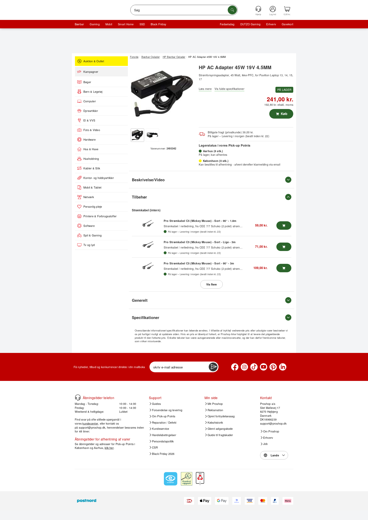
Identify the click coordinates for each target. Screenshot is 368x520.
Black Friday (158, 24)
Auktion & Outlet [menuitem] (93, 61)
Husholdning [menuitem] (91, 159)
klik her (109, 448)
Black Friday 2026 (163, 454)
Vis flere (211, 284)
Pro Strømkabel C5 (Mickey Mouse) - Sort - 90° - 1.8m (200, 221)
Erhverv (271, 24)
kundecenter (90, 423)
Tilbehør (139, 197)
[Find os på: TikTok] (254, 367)
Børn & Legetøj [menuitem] (92, 92)
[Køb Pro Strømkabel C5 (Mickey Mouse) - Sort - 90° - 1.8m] (283, 225)
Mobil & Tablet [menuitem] (92, 187)
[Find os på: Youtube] (263, 367)
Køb (283, 113)
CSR (155, 447)
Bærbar (79, 24)
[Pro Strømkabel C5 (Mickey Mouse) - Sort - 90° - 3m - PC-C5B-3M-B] (147, 266)
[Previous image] (136, 94)
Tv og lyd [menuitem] (89, 245)
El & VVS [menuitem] (89, 120)
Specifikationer (145, 317)
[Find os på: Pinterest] (273, 367)
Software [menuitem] (89, 226)
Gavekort (287, 24)
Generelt (140, 300)
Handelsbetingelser (164, 435)
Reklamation (215, 410)
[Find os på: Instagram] (244, 367)
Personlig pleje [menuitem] (92, 206)
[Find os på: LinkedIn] (283, 367)
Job (265, 444)
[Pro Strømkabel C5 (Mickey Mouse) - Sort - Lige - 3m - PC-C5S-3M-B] (147, 245)
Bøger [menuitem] (87, 82)
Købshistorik (215, 422)
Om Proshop (271, 431)
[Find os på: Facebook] (235, 367)
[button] (162, 93)
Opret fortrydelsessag (221, 416)
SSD (142, 24)
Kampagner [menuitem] (90, 72)
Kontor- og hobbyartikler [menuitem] (98, 178)
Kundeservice (160, 429)
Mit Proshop (215, 404)
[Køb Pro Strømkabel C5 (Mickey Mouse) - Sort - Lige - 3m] (283, 247)
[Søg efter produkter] (232, 10)
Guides (156, 404)
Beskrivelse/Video (148, 179)
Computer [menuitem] (89, 101)
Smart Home (126, 24)
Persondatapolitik (163, 441)
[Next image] (188, 94)
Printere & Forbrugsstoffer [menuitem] (100, 216)
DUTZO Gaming (250, 24)
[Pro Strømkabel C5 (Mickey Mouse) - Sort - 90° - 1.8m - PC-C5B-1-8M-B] (147, 223)
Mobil (108, 24)
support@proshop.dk (92, 427)
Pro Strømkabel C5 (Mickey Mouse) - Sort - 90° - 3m (199, 263)
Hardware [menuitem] (89, 139)
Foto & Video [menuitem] (91, 130)
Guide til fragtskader (220, 435)
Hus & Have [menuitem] (90, 149)
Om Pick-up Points (163, 416)
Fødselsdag (227, 24)
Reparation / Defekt (164, 422)
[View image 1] (137, 135)
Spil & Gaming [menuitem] (92, 235)
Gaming (94, 24)
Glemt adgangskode (220, 429)
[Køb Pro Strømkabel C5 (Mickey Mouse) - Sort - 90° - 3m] (283, 268)
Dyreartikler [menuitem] (90, 111)
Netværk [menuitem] (88, 197)
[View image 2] (152, 135)
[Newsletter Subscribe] (213, 367)
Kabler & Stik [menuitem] (91, 168)
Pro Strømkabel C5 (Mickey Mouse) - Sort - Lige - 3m (200, 242)
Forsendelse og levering (167, 410)
